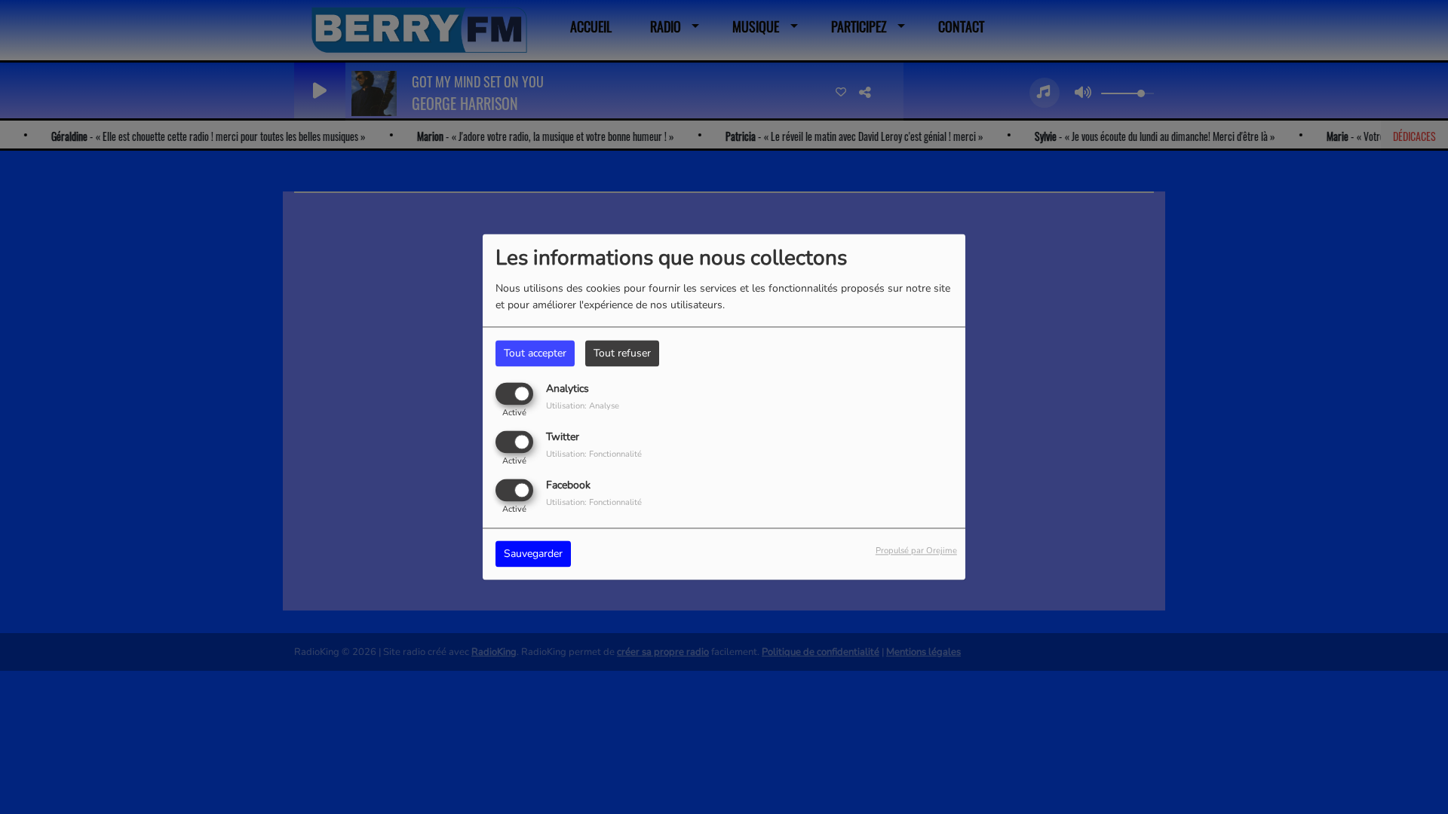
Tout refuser (622, 353)
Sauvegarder (533, 554)
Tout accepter (535, 353)
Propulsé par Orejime (916, 551)
